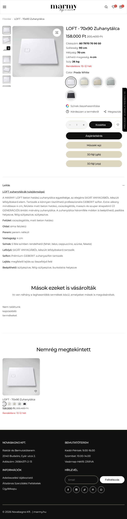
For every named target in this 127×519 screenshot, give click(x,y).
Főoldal (6, 18)
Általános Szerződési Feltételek (21, 483)
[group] (38, 51)
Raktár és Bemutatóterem (18, 450)
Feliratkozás (112, 479)
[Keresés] (106, 7)
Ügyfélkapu (9, 488)
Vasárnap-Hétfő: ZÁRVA (79, 461)
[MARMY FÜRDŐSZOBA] (63, 7)
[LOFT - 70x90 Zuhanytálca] (21, 376)
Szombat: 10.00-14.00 (78, 456)
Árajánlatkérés (94, 135)
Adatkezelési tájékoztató (17, 477)
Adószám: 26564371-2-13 (17, 461)
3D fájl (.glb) (94, 154)
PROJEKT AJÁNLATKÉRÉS (124, 109)
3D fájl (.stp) (94, 163)
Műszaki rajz (94, 145)
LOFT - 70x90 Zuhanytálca (18, 399)
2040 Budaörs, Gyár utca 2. (19, 456)
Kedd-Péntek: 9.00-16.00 (80, 450)
